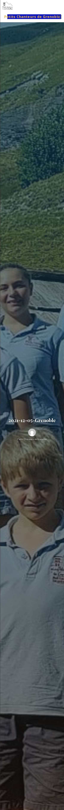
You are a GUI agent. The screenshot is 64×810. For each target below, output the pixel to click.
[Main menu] (59, 16)
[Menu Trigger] (4, 4)
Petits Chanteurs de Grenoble (32, 16)
